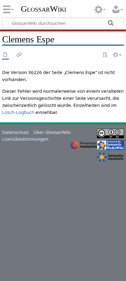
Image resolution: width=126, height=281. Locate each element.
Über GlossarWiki (52, 132)
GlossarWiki (43, 9)
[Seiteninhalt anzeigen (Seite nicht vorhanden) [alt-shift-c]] (5, 55)
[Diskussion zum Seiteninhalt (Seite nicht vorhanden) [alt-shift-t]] (19, 55)
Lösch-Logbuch (18, 112)
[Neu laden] (105, 55)
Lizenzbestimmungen (25, 139)
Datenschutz (15, 132)
